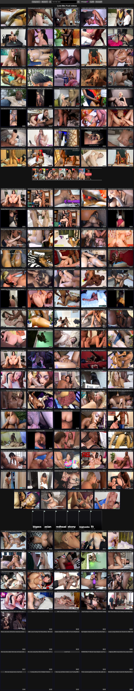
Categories (35, 1)
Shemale (98, 1)
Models (44, 1)
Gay (91, 1)
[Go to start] (50, 2)
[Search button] (78, 1)
